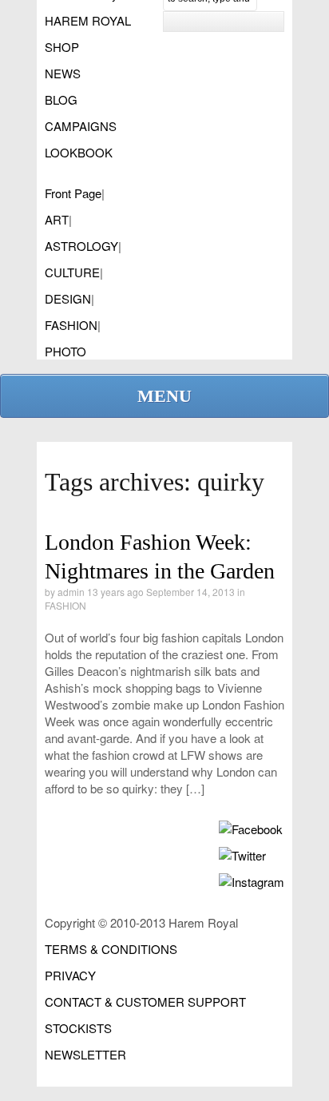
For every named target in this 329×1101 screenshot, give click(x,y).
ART (57, 219)
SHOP (62, 46)
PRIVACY (70, 975)
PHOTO (65, 351)
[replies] (195, 578)
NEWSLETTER (85, 1054)
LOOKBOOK (79, 152)
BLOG (61, 99)
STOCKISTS (78, 1028)
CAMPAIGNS (81, 125)
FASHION (71, 324)
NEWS (63, 73)
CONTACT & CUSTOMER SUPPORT (145, 1001)
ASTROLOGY (81, 245)
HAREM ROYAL (88, 20)
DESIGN (68, 298)
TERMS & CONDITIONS (111, 948)
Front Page (73, 193)
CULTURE (72, 272)
